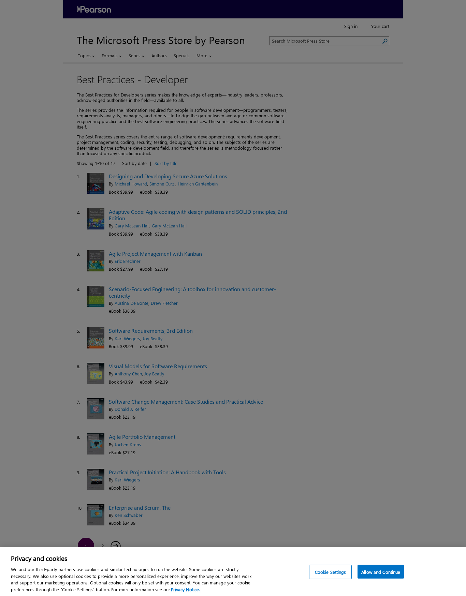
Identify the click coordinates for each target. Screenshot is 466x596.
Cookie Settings (330, 572)
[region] (233, 571)
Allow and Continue (380, 572)
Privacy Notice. (185, 589)
